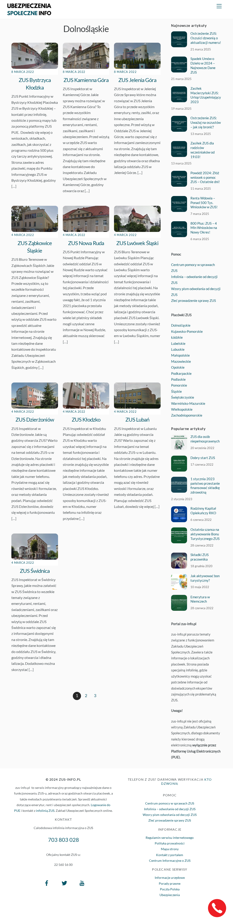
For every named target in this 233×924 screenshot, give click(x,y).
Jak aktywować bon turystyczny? (205, 578)
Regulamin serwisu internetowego (170, 838)
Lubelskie (178, 343)
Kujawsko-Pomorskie (187, 331)
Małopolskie (180, 355)
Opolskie (178, 367)
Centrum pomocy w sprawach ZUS (169, 803)
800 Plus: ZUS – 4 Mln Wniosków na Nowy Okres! (203, 227)
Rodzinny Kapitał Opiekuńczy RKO (203, 510)
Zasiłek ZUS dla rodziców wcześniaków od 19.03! (202, 150)
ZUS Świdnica (35, 570)
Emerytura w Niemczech (200, 599)
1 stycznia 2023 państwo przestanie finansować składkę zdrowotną (205, 485)
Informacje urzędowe (170, 877)
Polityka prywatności (170, 843)
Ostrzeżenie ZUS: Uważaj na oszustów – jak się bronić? (205, 122)
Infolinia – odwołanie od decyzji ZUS (169, 809)
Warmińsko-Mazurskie (188, 403)
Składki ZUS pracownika (199, 557)
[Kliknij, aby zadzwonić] (217, 908)
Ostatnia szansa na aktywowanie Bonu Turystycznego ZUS (205, 534)
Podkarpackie (181, 373)
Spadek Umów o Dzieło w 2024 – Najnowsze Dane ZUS (202, 65)
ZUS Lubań (137, 419)
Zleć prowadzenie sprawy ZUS (193, 300)
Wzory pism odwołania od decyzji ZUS (170, 815)
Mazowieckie (181, 361)
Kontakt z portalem (169, 855)
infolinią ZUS (45, 810)
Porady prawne (169, 883)
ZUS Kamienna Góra (86, 80)
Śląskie (176, 391)
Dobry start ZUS (202, 458)
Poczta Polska (170, 889)
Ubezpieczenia (170, 895)
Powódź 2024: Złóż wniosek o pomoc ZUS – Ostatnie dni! (205, 177)
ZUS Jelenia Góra (137, 80)
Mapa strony (170, 849)
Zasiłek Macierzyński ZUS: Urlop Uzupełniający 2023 (205, 95)
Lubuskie (178, 349)
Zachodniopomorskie (186, 415)
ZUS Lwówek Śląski (137, 243)
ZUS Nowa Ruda (86, 243)
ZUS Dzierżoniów (34, 419)
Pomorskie (179, 385)
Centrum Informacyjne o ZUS (169, 860)
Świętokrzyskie (182, 397)
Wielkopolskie (181, 409)
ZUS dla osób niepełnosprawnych (205, 439)
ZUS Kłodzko (86, 419)
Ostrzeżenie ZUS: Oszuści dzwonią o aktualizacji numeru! (205, 38)
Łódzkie (177, 337)
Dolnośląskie (180, 325)
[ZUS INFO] (29, 13)
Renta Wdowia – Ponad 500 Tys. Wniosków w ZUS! (204, 202)
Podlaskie (178, 379)
